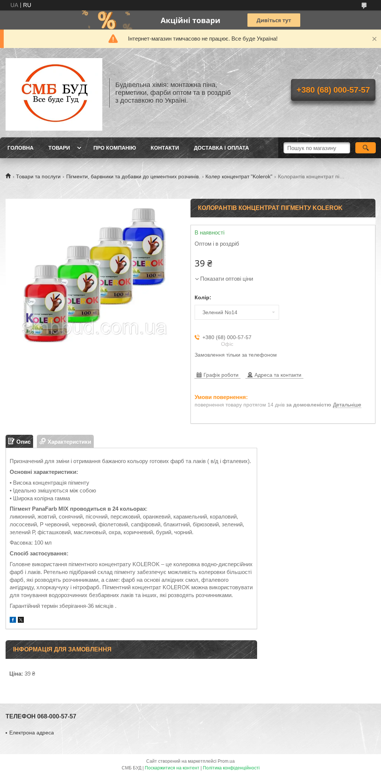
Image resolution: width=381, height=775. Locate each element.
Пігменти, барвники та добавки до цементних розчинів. (133, 176)
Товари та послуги (38, 176)
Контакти (165, 148)
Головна (20, 148)
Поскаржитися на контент (172, 768)
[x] (21, 621)
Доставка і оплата (221, 148)
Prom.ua (226, 761)
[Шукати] (365, 147)
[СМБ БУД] (54, 93)
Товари (59, 148)
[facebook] (13, 621)
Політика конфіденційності (231, 768)
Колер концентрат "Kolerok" (238, 176)
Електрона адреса (31, 733)
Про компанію (114, 148)
